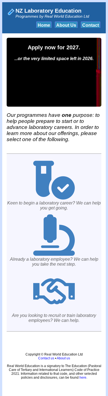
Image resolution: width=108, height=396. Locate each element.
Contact (90, 25)
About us (63, 358)
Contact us (46, 358)
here (82, 377)
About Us (66, 25)
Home (44, 25)
